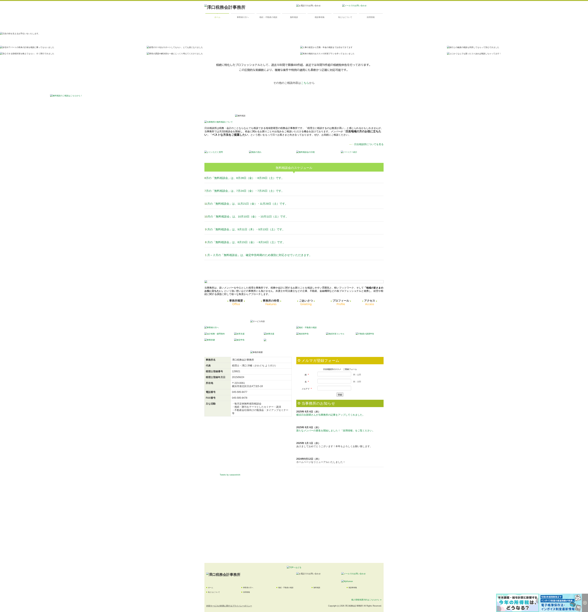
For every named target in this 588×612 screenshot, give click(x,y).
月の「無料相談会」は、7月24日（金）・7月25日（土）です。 (245, 190)
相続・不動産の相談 (268, 17)
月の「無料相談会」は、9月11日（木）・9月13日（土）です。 (246, 229)
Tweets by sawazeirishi (230, 475)
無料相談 (294, 17)
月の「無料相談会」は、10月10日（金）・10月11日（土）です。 (247, 216)
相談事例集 (320, 17)
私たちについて (345, 17)
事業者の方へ (243, 17)
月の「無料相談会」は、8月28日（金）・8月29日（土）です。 (245, 178)
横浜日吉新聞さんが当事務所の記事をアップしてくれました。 (330, 415)
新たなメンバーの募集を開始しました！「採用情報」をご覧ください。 (335, 430)
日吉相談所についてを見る (369, 144)
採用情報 (371, 17)
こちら (305, 82)
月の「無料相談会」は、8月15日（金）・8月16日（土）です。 (246, 242)
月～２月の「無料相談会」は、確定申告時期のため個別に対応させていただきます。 (259, 255)
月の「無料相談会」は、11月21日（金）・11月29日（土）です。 (247, 203)
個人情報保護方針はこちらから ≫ (366, 600)
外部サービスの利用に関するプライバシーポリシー (229, 606)
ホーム (217, 17)
